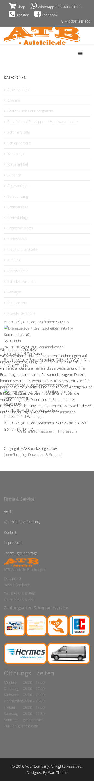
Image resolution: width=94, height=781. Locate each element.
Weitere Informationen (35, 431)
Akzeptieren (19, 422)
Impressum (67, 431)
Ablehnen (57, 422)
